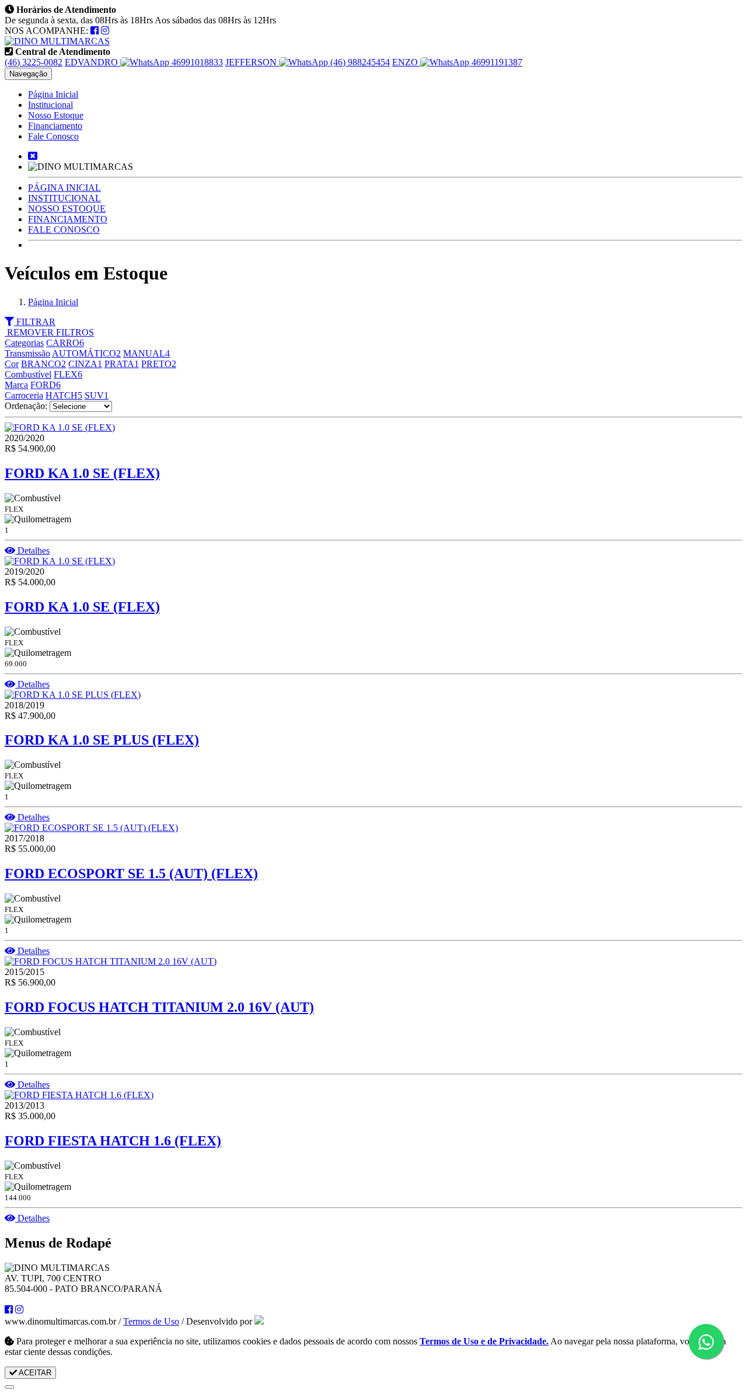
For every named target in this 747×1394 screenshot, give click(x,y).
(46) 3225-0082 (33, 62)
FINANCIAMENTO (67, 219)
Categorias (24, 343)
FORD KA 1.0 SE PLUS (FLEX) (102, 739)
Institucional (50, 105)
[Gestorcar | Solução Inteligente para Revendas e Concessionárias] (259, 1321)
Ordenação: (27, 406)
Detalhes (32, 550)
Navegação (28, 73)
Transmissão (27, 353)
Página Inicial (53, 94)
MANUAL (146, 353)
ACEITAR (34, 1372)
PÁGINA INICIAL (64, 188)
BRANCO (43, 364)
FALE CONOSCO (64, 230)
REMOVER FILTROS (49, 332)
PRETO (158, 364)
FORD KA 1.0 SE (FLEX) (82, 473)
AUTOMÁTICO (86, 353)
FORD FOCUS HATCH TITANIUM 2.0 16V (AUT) (159, 1007)
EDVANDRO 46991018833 (144, 62)
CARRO (65, 343)
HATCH (64, 395)
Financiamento (55, 126)
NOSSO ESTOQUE (67, 209)
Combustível (28, 374)
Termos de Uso (151, 1321)
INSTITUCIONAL (64, 198)
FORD (45, 385)
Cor (12, 364)
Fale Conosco (53, 136)
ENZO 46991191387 (457, 62)
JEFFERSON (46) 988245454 (307, 62)
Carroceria (24, 395)
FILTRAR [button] (34, 322)
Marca (16, 385)
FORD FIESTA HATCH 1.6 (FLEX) (113, 1140)
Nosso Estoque (55, 115)
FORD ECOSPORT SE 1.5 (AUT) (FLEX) (131, 873)
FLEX (68, 374)
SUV (97, 395)
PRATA (121, 364)
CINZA (85, 364)
